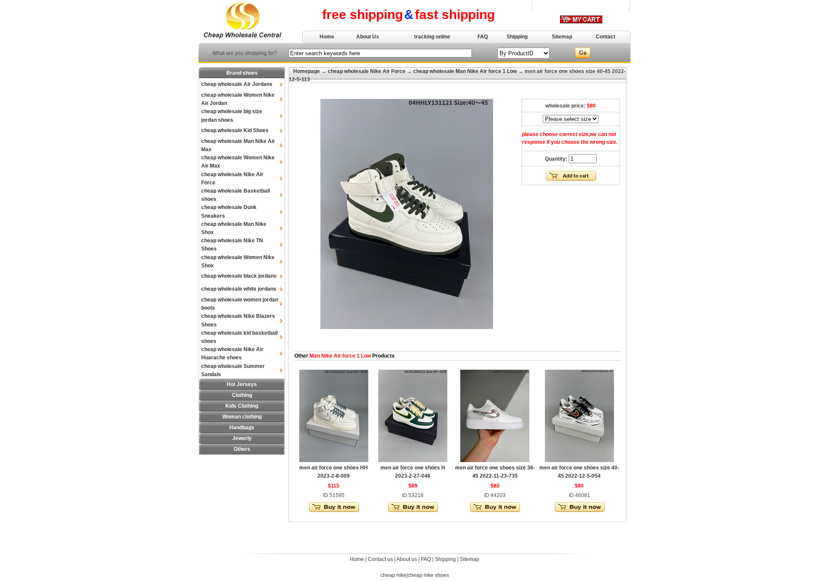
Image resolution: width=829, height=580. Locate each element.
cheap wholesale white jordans (238, 289)
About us (406, 559)
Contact (605, 37)
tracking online (432, 37)
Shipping (517, 37)
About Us (367, 37)
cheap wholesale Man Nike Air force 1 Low (465, 71)
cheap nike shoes (428, 575)
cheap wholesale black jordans (239, 276)
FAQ (483, 37)
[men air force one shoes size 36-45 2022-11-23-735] (494, 460)
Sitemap (562, 37)
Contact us (380, 559)
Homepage (306, 71)
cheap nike (393, 575)
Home (327, 37)
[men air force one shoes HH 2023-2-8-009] (333, 460)
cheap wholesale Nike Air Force (366, 71)
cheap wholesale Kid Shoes (235, 130)
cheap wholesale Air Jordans (236, 84)
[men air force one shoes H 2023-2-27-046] (412, 460)
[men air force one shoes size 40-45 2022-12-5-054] (579, 460)
